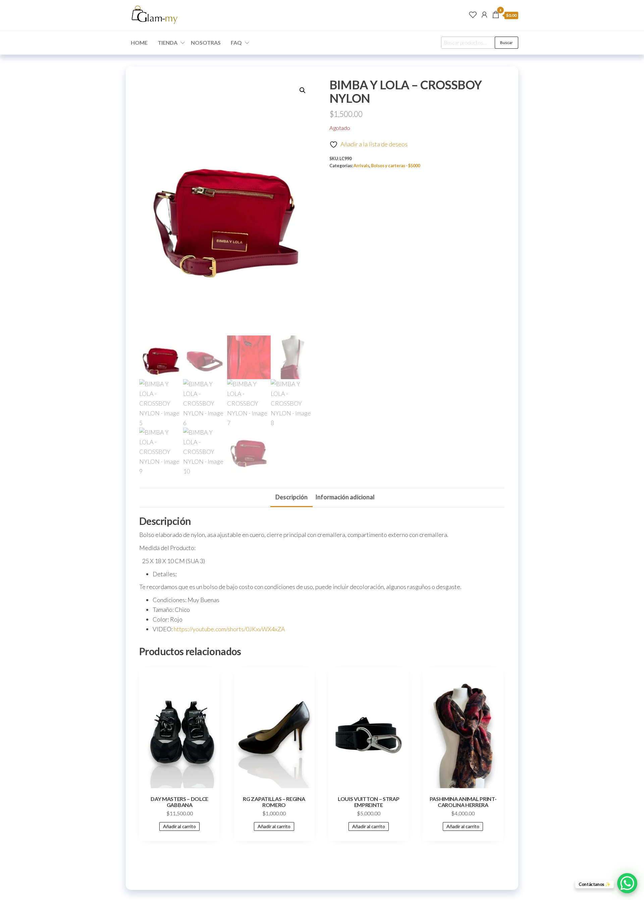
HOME (139, 42)
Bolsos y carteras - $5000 (395, 165)
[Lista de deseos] (473, 14)
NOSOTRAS (206, 42)
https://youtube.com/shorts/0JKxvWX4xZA (229, 629)
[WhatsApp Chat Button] (627, 883)
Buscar (506, 42)
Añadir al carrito (179, 826)
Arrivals (361, 165)
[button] (303, 90)
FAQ (236, 42)
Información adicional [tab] (345, 497)
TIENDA (167, 42)
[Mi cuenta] (484, 14)
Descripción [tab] (291, 497)
